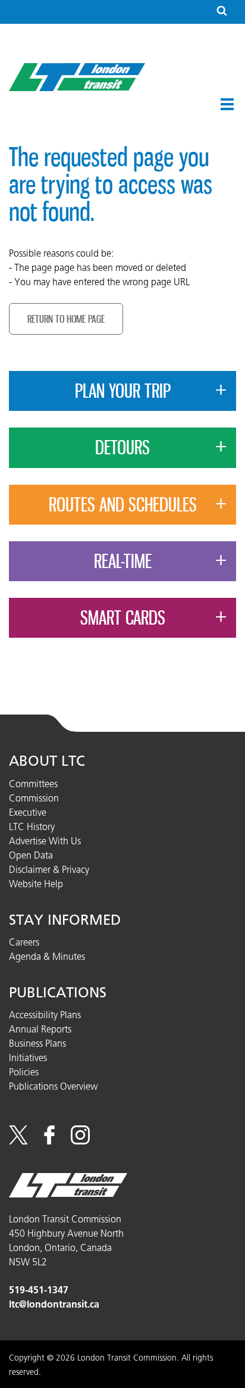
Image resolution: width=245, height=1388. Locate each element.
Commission (34, 798)
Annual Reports (40, 1029)
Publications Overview (53, 1086)
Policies (24, 1071)
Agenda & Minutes (47, 956)
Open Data (31, 855)
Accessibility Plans (45, 1014)
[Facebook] (49, 1141)
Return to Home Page (66, 318)
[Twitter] (18, 1141)
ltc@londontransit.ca (54, 1304)
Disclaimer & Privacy (49, 869)
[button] (227, 104)
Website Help (36, 883)
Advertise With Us (45, 840)
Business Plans (37, 1043)
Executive (27, 812)
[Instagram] (80, 1141)
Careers (24, 942)
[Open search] (222, 11)
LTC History (32, 826)
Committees (33, 783)
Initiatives (28, 1057)
